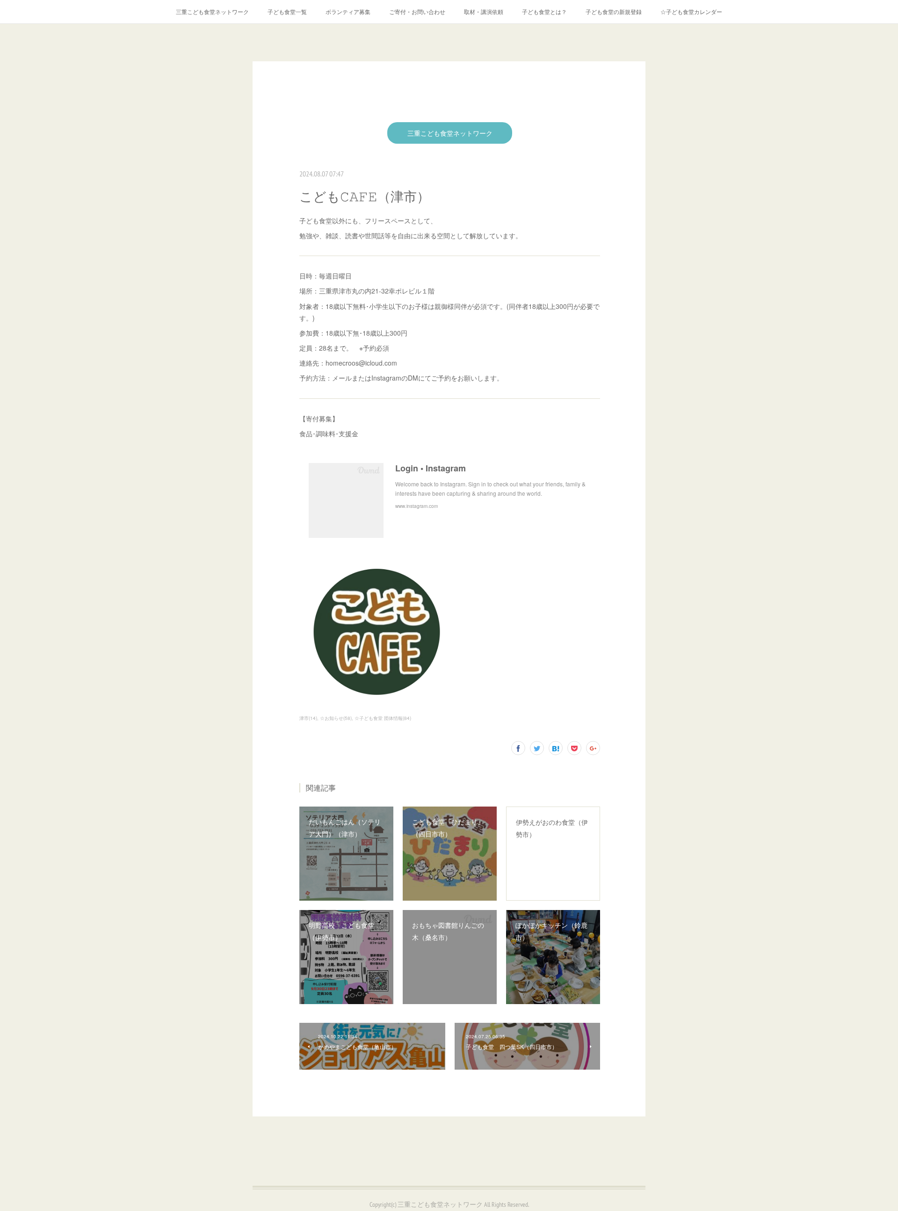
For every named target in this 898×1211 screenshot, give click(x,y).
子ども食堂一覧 (287, 11)
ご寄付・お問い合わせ (417, 11)
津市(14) (308, 718)
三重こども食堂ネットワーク (212, 11)
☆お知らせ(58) (336, 718)
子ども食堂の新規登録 (614, 11)
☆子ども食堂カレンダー (691, 11)
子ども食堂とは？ (544, 11)
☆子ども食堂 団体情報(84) (383, 718)
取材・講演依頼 (483, 11)
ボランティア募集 (348, 11)
